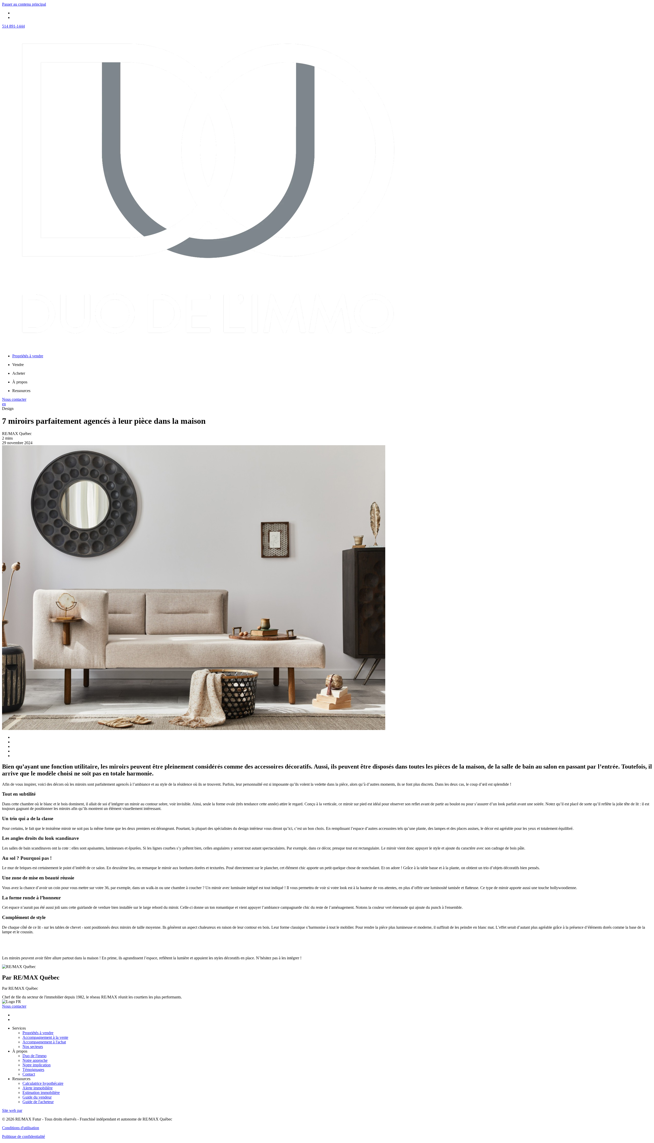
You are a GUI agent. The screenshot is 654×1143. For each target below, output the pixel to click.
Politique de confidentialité (23, 1136)
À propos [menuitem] (19, 382)
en (4, 404)
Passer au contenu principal (24, 4)
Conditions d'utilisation (20, 1128)
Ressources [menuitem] (21, 390)
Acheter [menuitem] (18, 373)
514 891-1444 (13, 26)
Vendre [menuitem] (18, 364)
